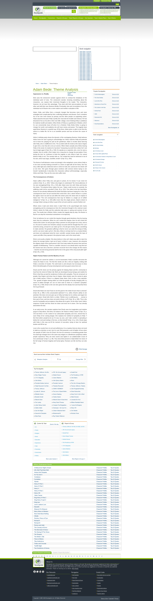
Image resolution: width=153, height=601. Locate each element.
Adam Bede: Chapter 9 (85, 63)
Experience (38, 443)
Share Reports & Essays (76, 18)
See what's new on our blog (103, 575)
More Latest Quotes (51, 459)
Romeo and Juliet (39, 525)
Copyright (111, 598)
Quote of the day (54, 424)
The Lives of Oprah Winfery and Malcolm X (61, 391)
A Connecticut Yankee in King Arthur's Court (105, 156)
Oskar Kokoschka (75, 391)
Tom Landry (38, 402)
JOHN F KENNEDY (58, 388)
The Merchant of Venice (41, 530)
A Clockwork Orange (100, 159)
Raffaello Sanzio (39, 394)
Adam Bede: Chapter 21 (86, 79)
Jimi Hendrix (74, 410)
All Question (100, 577)
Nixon (72, 380)
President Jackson (58, 383)
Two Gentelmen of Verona (41, 548)
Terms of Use (104, 598)
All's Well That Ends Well (41, 470)
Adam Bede (44, 83)
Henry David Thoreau (58, 402)
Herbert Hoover (57, 375)
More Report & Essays (78, 459)
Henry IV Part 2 (38, 486)
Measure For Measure (40, 509)
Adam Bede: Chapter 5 (85, 58)
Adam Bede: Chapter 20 (86, 78)
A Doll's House (98, 165)
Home (35, 18)
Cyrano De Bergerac (76, 405)
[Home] (38, 10)
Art (35, 427)
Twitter (69, 94)
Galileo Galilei (38, 408)
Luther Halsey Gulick (40, 405)
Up (60, 359)
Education (37, 439)
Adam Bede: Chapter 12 (86, 67)
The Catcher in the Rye (100, 107)
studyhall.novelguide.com (53, 577)
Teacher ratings (101, 593)
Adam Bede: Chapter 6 (85, 59)
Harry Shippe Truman (40, 375)
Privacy (117, 598)
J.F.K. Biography (39, 377)
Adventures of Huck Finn (100, 104)
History (37, 455)
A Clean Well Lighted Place (101, 153)
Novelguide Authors (102, 588)
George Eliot (79, 359)
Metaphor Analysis (42, 359)
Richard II (37, 520)
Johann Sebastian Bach (59, 410)
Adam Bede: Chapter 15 (86, 71)
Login (117, 4)
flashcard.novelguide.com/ (53, 583)
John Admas (38, 380)
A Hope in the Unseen (100, 168)
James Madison (57, 377)
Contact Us (75, 593)
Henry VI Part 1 (38, 490)
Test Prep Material (76, 591)
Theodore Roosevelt (58, 386)
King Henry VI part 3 (40, 500)
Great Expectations (99, 123)
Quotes (99, 583)
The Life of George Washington (79, 383)
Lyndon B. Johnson (40, 391)
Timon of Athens (39, 539)
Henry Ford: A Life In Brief (77, 394)
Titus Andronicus (39, 541)
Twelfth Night (38, 546)
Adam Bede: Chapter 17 (86, 74)
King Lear (37, 502)
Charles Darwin (57, 397)
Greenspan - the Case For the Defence (61, 408)
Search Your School (102, 591)
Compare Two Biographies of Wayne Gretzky (61, 405)
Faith (36, 446)
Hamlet (36, 481)
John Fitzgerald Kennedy (77, 388)
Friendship (37, 449)
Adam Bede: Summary (85, 51)
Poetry (36, 430)
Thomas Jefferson (39, 388)
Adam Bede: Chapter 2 (85, 54)
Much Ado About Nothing (41, 513)
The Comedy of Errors (40, 527)
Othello (36, 516)
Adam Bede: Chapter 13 (86, 69)
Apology (97, 148)
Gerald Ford (74, 372)
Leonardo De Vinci (75, 399)
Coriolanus (37, 477)
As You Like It (38, 474)
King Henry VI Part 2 (40, 497)
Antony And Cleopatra (40, 472)
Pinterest (43, 571)
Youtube (34, 571)
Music (36, 436)
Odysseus (97, 120)
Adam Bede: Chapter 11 (86, 66)
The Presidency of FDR (77, 375)
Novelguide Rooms (71, 7)
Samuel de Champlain (40, 413)
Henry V (36, 488)
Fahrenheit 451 (98, 117)
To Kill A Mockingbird (99, 94)
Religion (37, 433)
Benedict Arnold (39, 397)
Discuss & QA (115, 94)
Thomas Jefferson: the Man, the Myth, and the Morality (43, 372)
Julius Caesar (38, 495)
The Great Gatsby (99, 97)
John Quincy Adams (58, 380)
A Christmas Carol (99, 151)
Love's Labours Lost (40, 504)
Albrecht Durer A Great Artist (60, 399)
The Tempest (38, 534)
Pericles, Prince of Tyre (41, 518)
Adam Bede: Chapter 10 (86, 65)
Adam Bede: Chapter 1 (85, 53)
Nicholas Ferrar (75, 413)
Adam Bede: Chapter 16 (86, 72)
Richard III (37, 523)
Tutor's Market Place (100, 18)
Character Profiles (101, 468)
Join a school (75, 585)
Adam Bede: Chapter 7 (85, 61)
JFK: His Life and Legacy (59, 372)
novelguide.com (51, 575)
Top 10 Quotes (115, 468)
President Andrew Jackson (42, 383)
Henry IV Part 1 (38, 484)
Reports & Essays (62, 18)
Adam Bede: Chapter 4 (85, 57)
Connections (51, 18)
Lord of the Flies (98, 101)
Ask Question (61, 7)
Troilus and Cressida (40, 543)
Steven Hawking (57, 394)
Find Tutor (74, 577)
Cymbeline (37, 479)
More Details (75, 568)
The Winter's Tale (39, 536)
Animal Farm (98, 110)
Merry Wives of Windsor (41, 511)
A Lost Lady (97, 170)
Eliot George (83, 349)
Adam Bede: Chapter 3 (85, 55)
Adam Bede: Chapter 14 (86, 70)
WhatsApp (70, 95)
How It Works (112, 18)
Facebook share (72, 92)
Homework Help (51, 580)
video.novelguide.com (52, 585)
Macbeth (36, 507)
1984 (96, 114)
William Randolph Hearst (77, 402)
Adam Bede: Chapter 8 (85, 62)
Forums (99, 585)
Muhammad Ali (57, 413)
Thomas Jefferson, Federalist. (79, 386)
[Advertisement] (76, 33)
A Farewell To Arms (99, 162)
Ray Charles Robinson (58, 416)
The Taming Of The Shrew (41, 532)
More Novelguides (112, 127)
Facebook (40, 571)
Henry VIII (73, 408)
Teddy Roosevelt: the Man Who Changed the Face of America (43, 386)
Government (38, 452)
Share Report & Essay (77, 580)
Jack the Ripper (39, 410)
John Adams (74, 377)
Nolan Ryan (38, 416)
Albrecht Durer (38, 399)
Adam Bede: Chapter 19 (86, 76)
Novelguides (42, 18)
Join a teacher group (77, 588)
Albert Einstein (75, 397)
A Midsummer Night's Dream (42, 468)
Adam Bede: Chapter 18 (86, 75)
